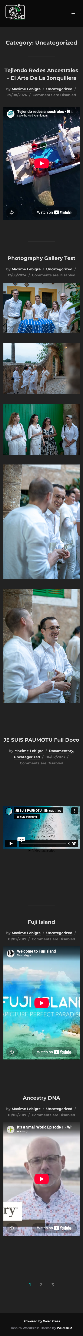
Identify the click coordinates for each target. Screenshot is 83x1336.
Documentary (61, 751)
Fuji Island (41, 922)
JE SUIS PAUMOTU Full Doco (41, 740)
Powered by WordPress (41, 1321)
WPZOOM (64, 1328)
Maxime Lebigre (26, 89)
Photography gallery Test (41, 258)
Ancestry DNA (41, 1098)
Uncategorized (59, 89)
